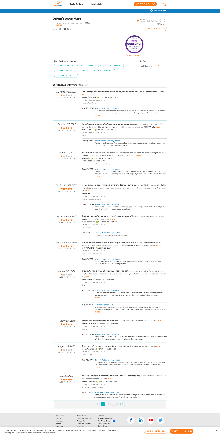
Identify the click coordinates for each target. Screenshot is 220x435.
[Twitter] (160, 420)
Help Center (81, 426)
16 (117, 404)
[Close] (216, 430)
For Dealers (101, 416)
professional (63, 65)
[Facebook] (131, 420)
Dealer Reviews (76, 4)
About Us (58, 418)
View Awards (134, 55)
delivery (117, 65)
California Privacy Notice (84, 418)
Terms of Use (81, 421)
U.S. (57, 416)
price (103, 65)
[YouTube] (150, 420)
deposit (83, 70)
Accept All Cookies (181, 431)
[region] (110, 431)
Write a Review (145, 4)
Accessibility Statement (105, 418)
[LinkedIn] (140, 420)
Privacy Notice (81, 416)
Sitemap (58, 423)
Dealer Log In (159, 10)
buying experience (103, 70)
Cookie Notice (102, 426)
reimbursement (64, 70)
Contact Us (59, 421)
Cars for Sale (96, 4)
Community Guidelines (84, 423)
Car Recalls (59, 426)
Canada (61, 416)
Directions (58, 25)
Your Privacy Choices (104, 421)
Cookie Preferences (104, 423)
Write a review (155, 29)
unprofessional (85, 65)
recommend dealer (66, 76)
